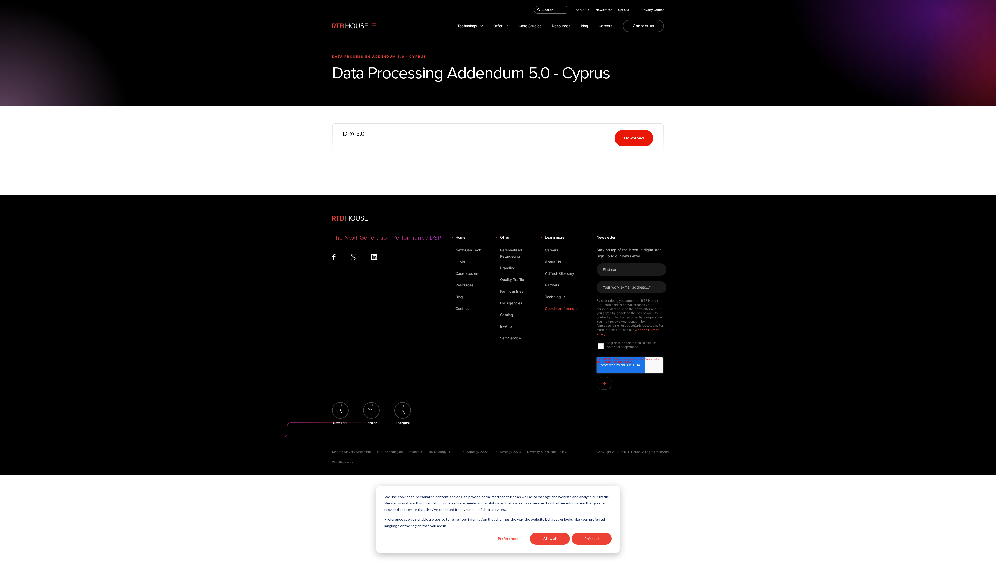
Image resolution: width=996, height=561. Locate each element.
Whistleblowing (343, 462)
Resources (561, 26)
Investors (415, 452)
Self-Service (510, 338)
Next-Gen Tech (468, 250)
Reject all (591, 538)
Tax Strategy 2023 (507, 452)
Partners (552, 285)
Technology (467, 26)
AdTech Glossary (559, 273)
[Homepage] (354, 26)
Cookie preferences (561, 308)
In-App (506, 326)
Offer (497, 26)
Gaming (506, 314)
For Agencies (511, 303)
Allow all (550, 538)
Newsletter (604, 10)
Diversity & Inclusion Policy (546, 452)
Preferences (508, 538)
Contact (462, 308)
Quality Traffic (512, 279)
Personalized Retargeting (511, 253)
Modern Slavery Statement (351, 452)
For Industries (511, 291)
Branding (507, 268)
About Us (582, 10)
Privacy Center (652, 10)
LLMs (460, 261)
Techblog (553, 297)
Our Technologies (390, 452)
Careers (605, 26)
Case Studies (530, 26)
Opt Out (624, 10)
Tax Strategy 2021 (441, 452)
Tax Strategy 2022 (474, 452)
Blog (584, 26)
